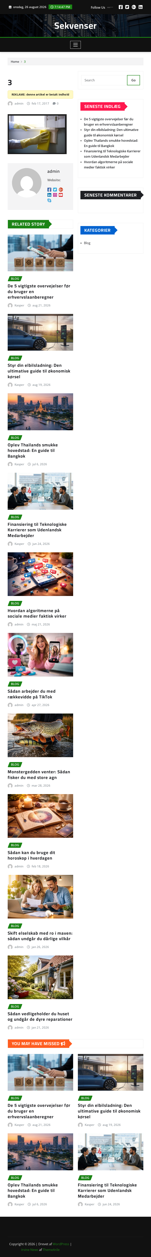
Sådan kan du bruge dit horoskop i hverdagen (31, 855)
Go (133, 80)
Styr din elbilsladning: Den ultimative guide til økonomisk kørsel (39, 371)
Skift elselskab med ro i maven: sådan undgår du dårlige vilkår (40, 936)
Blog (87, 243)
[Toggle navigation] (75, 45)
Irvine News (29, 1250)
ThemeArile (51, 1250)
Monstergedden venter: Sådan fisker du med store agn (39, 775)
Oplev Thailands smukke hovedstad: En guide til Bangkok (33, 450)
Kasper (19, 305)
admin (19, 103)
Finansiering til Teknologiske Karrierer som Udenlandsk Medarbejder (37, 530)
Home (15, 61)
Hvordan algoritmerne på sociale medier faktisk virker (37, 613)
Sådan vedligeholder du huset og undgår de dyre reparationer (40, 1016)
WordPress (61, 1244)
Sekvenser (75, 25)
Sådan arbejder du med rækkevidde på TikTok (32, 694)
